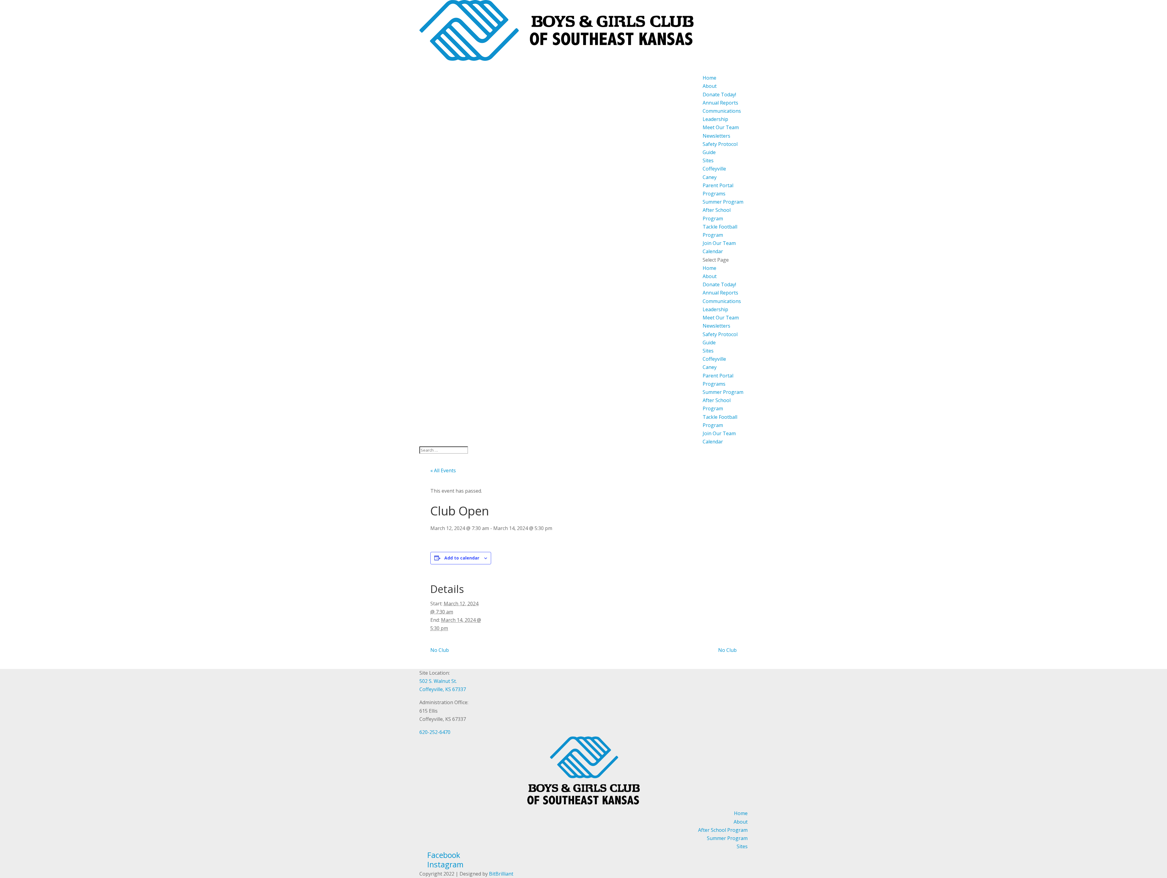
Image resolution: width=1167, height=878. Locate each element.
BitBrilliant (501, 873)
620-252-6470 (434, 732)
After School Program (723, 830)
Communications (722, 111)
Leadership (715, 119)
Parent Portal (718, 375)
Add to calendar (461, 558)
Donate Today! (719, 94)
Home (709, 268)
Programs (714, 383)
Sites (708, 160)
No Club (439, 650)
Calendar (713, 441)
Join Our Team (719, 433)
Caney (710, 177)
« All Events (443, 470)
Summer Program (723, 201)
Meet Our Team (721, 127)
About (710, 276)
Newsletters (716, 136)
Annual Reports (720, 102)
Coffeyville (714, 168)
